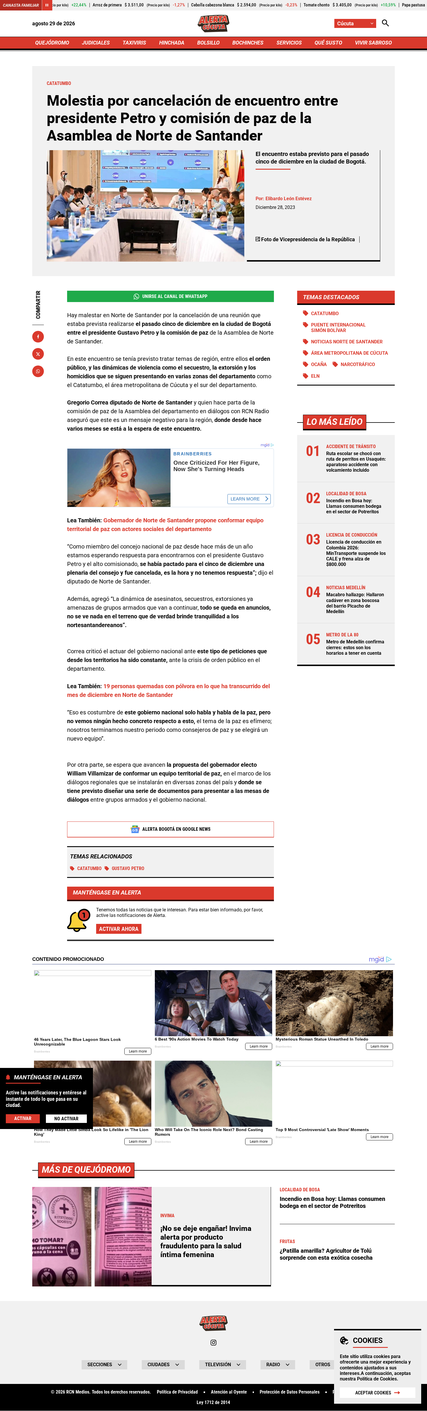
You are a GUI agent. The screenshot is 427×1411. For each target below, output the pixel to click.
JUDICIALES (96, 43)
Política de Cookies (377, 1379)
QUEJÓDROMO (52, 43)
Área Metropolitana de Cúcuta (349, 353)
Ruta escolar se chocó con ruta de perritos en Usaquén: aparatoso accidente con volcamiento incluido (356, 462)
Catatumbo (89, 868)
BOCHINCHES (247, 43)
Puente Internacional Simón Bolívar (338, 327)
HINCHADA (171, 43)
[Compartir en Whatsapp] (38, 371)
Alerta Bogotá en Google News (176, 829)
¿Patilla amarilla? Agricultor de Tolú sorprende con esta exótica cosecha (326, 1254)
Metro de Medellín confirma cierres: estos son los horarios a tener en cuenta (355, 647)
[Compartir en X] (38, 354)
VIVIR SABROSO (373, 43)
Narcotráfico (358, 364)
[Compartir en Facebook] (38, 336)
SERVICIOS (289, 43)
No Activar (66, 1118)
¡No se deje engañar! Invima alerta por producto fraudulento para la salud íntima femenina (205, 1241)
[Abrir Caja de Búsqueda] (385, 23)
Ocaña (319, 364)
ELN (315, 376)
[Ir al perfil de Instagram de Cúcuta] (213, 1343)
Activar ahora (119, 928)
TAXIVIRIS (134, 43)
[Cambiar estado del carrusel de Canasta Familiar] (47, 5)
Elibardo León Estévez (288, 198)
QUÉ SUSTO (328, 43)
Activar (22, 1118)
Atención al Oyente (229, 1392)
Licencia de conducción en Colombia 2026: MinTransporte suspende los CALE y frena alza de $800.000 (356, 553)
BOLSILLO (208, 43)
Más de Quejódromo (86, 1170)
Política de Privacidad (177, 1392)
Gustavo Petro (128, 868)
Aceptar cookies (373, 1393)
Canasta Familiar (21, 5)
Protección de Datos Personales (290, 1392)
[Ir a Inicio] (214, 23)
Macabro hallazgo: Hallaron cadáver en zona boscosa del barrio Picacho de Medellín (355, 603)
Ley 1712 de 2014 (213, 1402)
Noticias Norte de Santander (347, 342)
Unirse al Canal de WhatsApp (174, 296)
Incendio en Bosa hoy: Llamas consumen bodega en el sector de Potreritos (353, 506)
